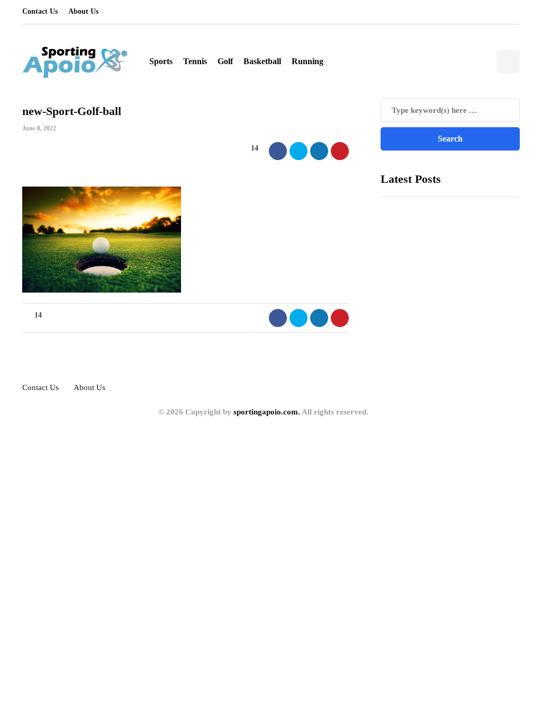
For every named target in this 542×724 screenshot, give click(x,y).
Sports (161, 61)
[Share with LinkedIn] (319, 151)
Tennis (195, 61)
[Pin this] (340, 151)
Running (307, 61)
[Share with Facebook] (278, 151)
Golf (225, 61)
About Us (83, 11)
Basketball (262, 61)
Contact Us (40, 11)
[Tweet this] (299, 151)
